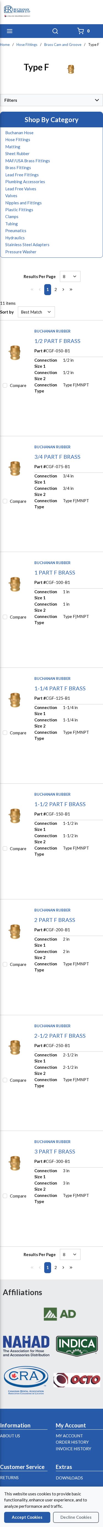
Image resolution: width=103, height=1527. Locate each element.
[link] (32, 289)
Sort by (7, 311)
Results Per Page (40, 276)
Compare (18, 385)
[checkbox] (5, 385)
